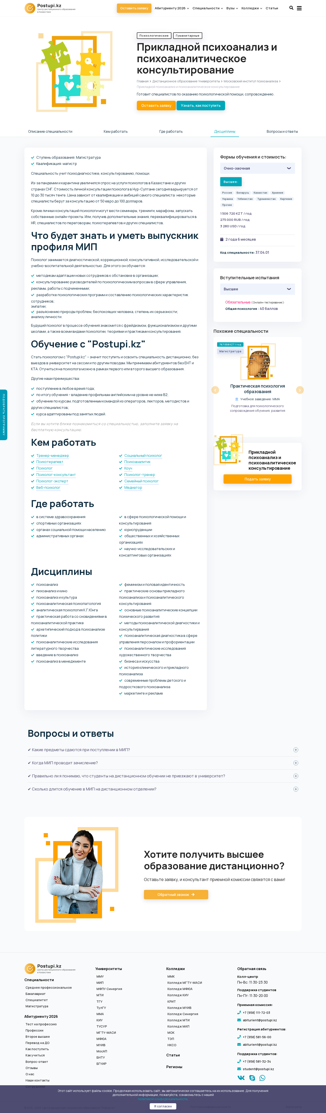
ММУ (100, 976)
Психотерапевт (49, 461)
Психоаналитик (137, 461)
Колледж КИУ (178, 995)
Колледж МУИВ (179, 1008)
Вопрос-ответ (37, 1061)
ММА (100, 1014)
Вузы (230, 8)
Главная (143, 81)
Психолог (44, 468)
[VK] (241, 1079)
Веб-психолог (48, 487)
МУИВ (100, 1045)
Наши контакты (37, 1080)
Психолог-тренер (139, 474)
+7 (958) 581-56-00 (257, 1037)
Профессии (34, 1030)
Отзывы (32, 1068)
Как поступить (37, 1049)
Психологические (154, 36)
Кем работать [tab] (116, 131)
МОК (171, 1032)
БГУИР (101, 1063)
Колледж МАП (178, 1026)
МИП (100, 982)
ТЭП (170, 1039)
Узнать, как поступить (201, 105)
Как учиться (35, 1055)
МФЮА (101, 1039)
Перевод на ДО (37, 1043)
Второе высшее (38, 1036)
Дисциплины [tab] (224, 131)
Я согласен (163, 1106)
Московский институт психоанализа (251, 81)
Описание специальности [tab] (50, 131)
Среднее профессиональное (49, 987)
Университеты (108, 968)
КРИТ (171, 1001)
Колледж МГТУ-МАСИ (184, 982)
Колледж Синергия (182, 1014)
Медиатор (133, 487)
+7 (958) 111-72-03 (256, 1012)
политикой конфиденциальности (162, 1099)
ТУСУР (101, 1026)
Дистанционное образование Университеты (186, 81)
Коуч (128, 468)
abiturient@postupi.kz (260, 1020)
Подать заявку (258, 479)
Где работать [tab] (171, 131)
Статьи (272, 8)
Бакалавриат (36, 994)
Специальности (206, 8)
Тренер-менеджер (52, 455)
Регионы (174, 1066)
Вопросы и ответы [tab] (282, 131)
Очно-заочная (237, 168)
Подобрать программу (4, 415)
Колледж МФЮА (179, 989)
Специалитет (37, 1000)
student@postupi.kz (258, 1069)
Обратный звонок (173, 894)
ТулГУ (101, 1008)
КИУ (99, 1020)
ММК (171, 976)
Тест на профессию (41, 1024)
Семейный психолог (141, 481)
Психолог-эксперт (52, 481)
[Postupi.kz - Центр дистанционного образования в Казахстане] (52, 8)
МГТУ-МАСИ (106, 1032)
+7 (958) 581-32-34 (257, 1061)
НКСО (171, 1045)
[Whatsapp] (262, 1079)
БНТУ (100, 1057)
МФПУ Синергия (109, 989)
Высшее (231, 289)
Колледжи (250, 8)
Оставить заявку (134, 8)
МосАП (101, 1051)
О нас (30, 1074)
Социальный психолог (143, 455)
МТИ (100, 995)
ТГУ (99, 1001)
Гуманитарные (188, 36)
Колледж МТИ (178, 1020)
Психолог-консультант (56, 474)
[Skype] (252, 1079)
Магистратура (37, 1006)
